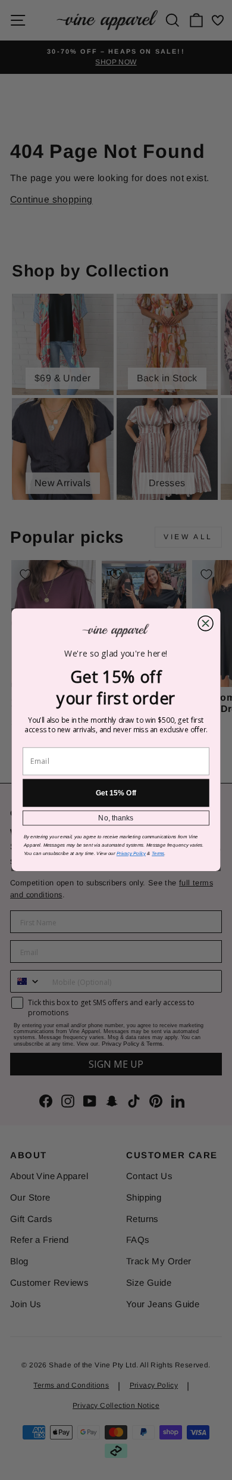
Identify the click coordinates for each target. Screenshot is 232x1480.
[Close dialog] (205, 623)
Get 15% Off (116, 793)
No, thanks (115, 818)
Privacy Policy (131, 854)
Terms (158, 854)
